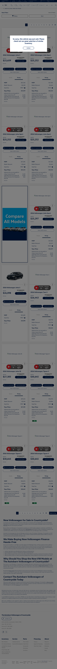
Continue (28, 48)
